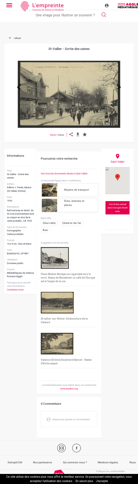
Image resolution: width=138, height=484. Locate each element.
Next (117, 85)
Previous (20, 85)
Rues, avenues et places (74, 203)
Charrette (49, 223)
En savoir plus (84, 481)
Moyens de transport (76, 189)
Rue (45, 230)
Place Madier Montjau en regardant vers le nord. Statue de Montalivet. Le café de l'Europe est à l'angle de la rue (68, 278)
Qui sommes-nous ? (75, 462)
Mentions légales (108, 462)
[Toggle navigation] (99, 5)
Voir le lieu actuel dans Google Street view (117, 208)
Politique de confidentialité (110, 471)
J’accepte (102, 481)
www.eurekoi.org (69, 388)
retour (17, 38)
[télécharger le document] (78, 135)
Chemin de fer (72, 223)
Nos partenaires (42, 462)
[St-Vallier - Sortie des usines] (69, 94)
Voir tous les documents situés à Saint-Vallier (64, 173)
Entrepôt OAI (15, 462)
